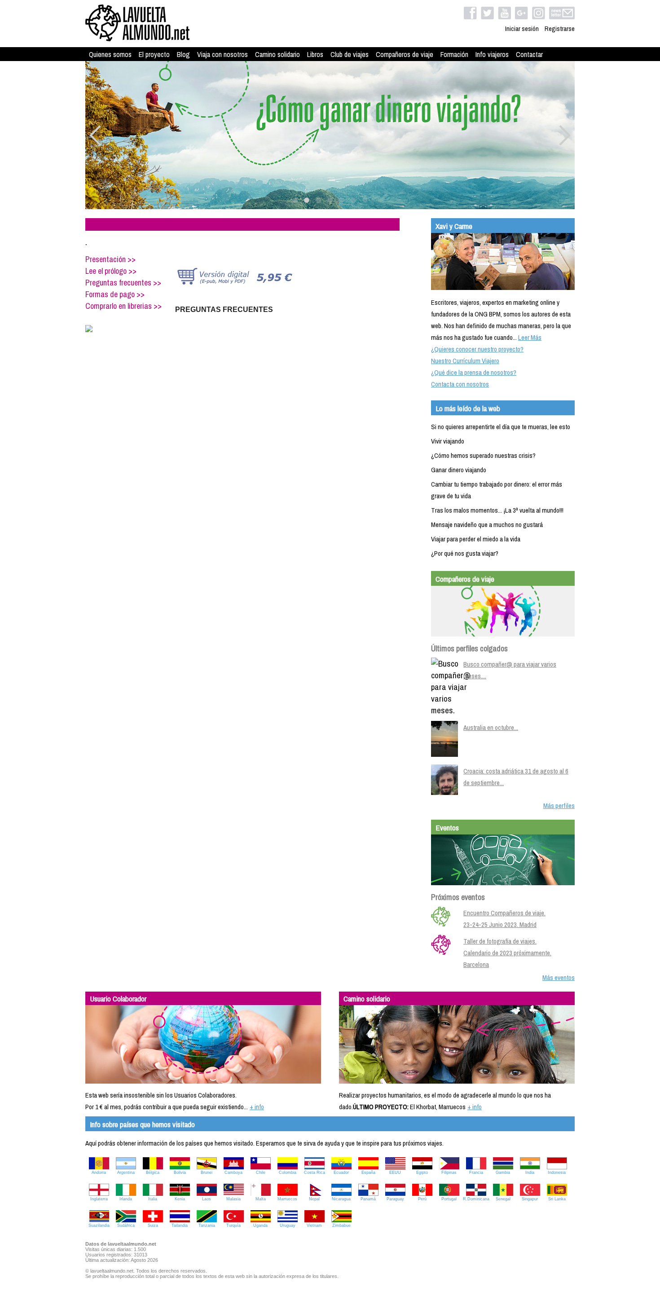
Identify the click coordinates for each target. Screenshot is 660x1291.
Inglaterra (99, 1199)
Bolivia (180, 1172)
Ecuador (341, 1172)
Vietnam (314, 1225)
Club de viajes (349, 54)
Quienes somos (110, 54)
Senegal (503, 1199)
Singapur (530, 1199)
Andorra (99, 1172)
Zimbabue (341, 1225)
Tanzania (206, 1225)
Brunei (206, 1172)
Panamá (368, 1199)
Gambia (503, 1172)
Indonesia (557, 1172)
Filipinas (449, 1172)
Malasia (233, 1199)
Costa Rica (314, 1172)
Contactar (529, 54)
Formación (454, 54)
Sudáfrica (126, 1225)
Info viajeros (492, 54)
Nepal (314, 1199)
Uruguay (287, 1225)
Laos (206, 1199)
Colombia (287, 1172)
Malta (260, 1199)
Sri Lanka (557, 1199)
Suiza (153, 1225)
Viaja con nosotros (222, 54)
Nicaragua (341, 1199)
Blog (183, 54)
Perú (422, 1199)
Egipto (422, 1172)
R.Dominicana (476, 1199)
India (529, 1172)
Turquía (233, 1225)
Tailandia (180, 1225)
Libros (315, 54)
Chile (260, 1172)
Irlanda (125, 1199)
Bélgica (152, 1172)
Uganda (260, 1225)
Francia (476, 1172)
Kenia (180, 1199)
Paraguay (395, 1199)
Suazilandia (99, 1225)
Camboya (233, 1172)
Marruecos (287, 1199)
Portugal (449, 1199)
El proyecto (154, 54)
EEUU (395, 1172)
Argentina (126, 1172)
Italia (152, 1199)
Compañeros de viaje (404, 54)
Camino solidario (277, 54)
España (368, 1172)
